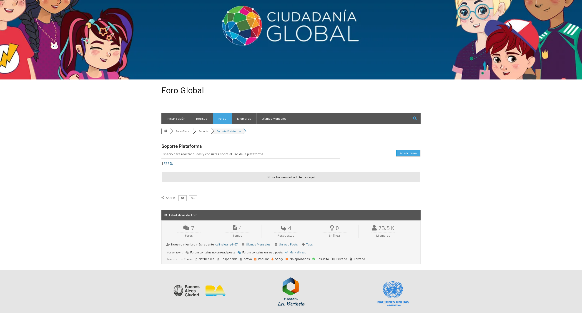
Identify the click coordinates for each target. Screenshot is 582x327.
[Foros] (166, 131)
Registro (202, 118)
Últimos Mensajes (274, 118)
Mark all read (297, 252)
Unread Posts (288, 244)
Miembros (244, 118)
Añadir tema (408, 153)
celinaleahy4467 (226, 244)
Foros (222, 118)
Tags (309, 244)
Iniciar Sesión (176, 118)
